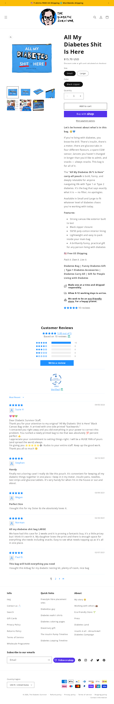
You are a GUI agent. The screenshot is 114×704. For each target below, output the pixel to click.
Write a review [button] (57, 362)
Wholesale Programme (18, 643)
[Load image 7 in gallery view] (38, 105)
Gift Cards (12, 618)
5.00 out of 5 (64, 333)
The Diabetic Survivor (38, 695)
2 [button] (55, 578)
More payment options (85, 120)
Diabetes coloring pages (53, 621)
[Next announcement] (109, 3)
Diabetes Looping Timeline (54, 640)
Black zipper (73, 84)
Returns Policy (14, 631)
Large (83, 73)
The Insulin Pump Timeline (54, 634)
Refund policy (55, 695)
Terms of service (85, 695)
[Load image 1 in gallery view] (12, 92)
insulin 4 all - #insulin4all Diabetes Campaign (87, 633)
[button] (6, 17)
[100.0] (55, 379)
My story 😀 (80, 599)
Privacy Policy (13, 624)
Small (70, 73)
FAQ (9, 599)
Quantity (68, 90)
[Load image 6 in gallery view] (25, 105)
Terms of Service (15, 637)
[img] (16, 405)
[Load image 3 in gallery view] (38, 92)
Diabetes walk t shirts (52, 615)
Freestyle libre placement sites (53, 601)
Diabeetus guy (48, 609)
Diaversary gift (48, 628)
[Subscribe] (49, 660)
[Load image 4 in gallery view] (51, 92)
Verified (55, 389)
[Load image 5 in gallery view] (12, 105)
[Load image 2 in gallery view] (25, 92)
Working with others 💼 (86, 605)
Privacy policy (70, 695)
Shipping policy (101, 695)
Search (10, 612)
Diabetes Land (81, 624)
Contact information (99, 697)
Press (77, 618)
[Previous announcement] (5, 3)
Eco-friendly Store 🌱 (85, 612)
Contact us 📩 (14, 605)
